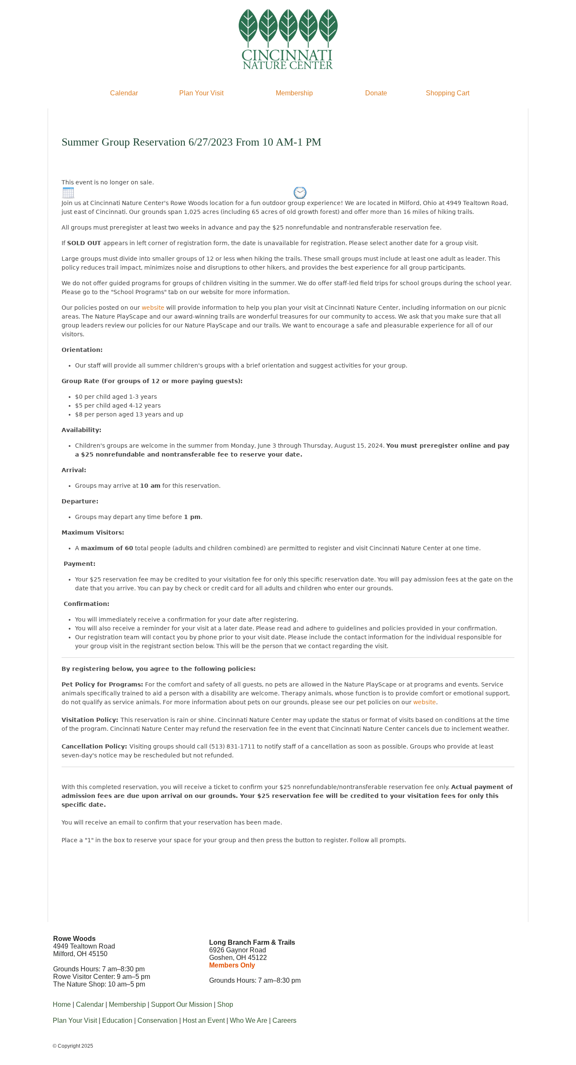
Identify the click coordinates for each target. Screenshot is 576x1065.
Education (117, 1020)
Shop (225, 1004)
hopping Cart (450, 93)
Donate (376, 93)
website (153, 307)
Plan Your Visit (201, 93)
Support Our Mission (181, 1004)
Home (62, 1004)
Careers (284, 1020)
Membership (294, 93)
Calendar (124, 93)
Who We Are (248, 1020)
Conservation (157, 1020)
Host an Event (204, 1020)
